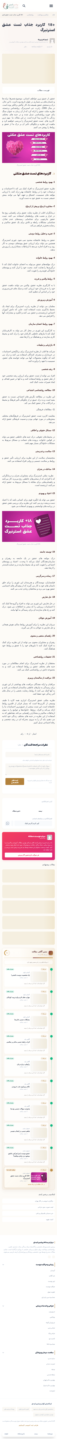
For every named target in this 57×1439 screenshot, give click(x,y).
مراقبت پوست (50, 1286)
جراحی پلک (51, 1333)
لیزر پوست (51, 1281)
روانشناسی (30, 15)
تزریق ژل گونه (50, 1323)
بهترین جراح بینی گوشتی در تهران (44, 1415)
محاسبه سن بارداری (48, 1297)
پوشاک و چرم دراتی (9, 1409)
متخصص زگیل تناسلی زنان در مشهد (43, 1409)
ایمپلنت (52, 1391)
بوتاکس (52, 1317)
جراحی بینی (51, 1328)
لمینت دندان (50, 1364)
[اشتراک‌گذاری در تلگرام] (12, 823)
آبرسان (52, 1270)
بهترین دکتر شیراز (49, 1385)
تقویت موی (51, 1292)
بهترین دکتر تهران (49, 1380)
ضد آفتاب (52, 1276)
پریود (53, 1369)
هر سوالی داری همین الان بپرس (28, 855)
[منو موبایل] (51, 6)
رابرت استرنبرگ (22, 306)
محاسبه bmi (51, 1344)
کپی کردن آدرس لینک (32, 823)
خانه (53, 15)
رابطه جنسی (51, 1375)
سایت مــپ (51, 1358)
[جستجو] (24, 6)
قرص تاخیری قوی (24, 1409)
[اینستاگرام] (53, 1257)
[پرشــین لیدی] (10, 6)
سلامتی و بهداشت (43, 15)
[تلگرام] (49, 1257)
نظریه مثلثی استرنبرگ (43, 475)
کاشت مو (52, 1339)
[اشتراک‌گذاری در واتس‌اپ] (7, 823)
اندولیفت (52, 1312)
